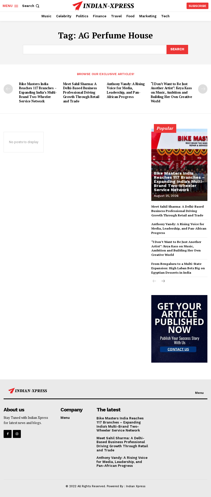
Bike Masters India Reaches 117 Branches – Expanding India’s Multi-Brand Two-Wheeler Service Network (38, 93)
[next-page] (202, 89)
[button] (31, 6)
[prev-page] (8, 89)
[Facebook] (8, 434)
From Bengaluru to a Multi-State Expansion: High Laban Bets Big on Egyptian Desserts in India (178, 268)
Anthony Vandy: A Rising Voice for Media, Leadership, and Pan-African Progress (126, 90)
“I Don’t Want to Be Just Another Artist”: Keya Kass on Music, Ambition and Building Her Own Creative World (171, 93)
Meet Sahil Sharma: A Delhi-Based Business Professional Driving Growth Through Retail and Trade (81, 93)
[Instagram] (17, 434)
